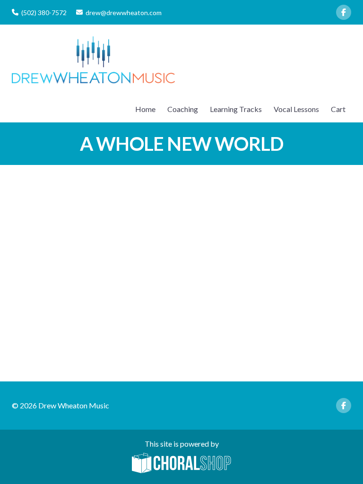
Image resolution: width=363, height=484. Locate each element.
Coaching (182, 108)
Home (145, 108)
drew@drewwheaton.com (124, 13)
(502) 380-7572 (44, 13)
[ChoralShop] (181, 464)
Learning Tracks (236, 108)
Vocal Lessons (296, 108)
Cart (338, 108)
